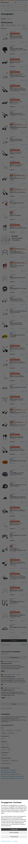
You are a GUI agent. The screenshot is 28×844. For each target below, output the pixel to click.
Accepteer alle (14, 829)
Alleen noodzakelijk (14, 832)
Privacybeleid (15, 841)
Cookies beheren (14, 836)
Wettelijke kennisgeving (6, 841)
